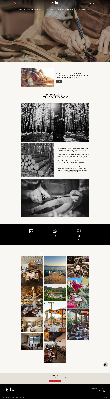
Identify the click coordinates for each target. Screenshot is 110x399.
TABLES (41, 9)
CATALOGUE (88, 9)
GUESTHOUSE (53, 9)
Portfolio (94, 388)
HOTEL (45, 253)
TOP (44, 9)
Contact (22, 391)
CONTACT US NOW (55, 381)
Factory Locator (47, 391)
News (39, 389)
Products (22, 389)
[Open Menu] (12, 3)
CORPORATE (59, 253)
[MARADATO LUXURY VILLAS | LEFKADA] (32, 341)
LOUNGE (28, 9)
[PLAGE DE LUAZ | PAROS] (55, 270)
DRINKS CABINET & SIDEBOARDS (64, 9)
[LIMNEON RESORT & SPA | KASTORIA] (32, 324)
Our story (31, 389)
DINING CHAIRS (22, 9)
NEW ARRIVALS (81, 9)
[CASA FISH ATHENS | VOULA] (55, 317)
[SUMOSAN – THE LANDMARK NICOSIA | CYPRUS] (78, 324)
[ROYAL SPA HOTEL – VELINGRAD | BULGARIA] (55, 292)
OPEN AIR (36, 9)
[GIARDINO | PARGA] (78, 293)
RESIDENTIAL (67, 253)
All (41, 253)
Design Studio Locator (33, 391)
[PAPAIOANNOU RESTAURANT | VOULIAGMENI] (32, 271)
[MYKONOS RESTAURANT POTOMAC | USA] (55, 347)
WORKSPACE (74, 9)
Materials (103, 388)
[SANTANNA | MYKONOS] (32, 301)
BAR (32, 9)
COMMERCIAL (52, 253)
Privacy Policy (104, 397)
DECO (48, 9)
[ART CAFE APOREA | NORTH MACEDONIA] (78, 266)
